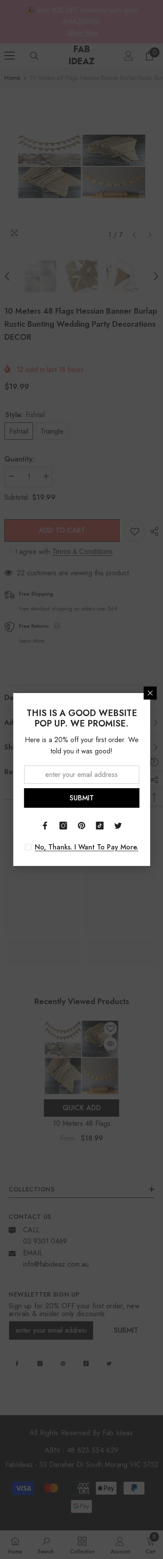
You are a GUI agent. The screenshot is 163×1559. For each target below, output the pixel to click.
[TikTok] (100, 825)
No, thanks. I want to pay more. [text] (86, 847)
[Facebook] (45, 825)
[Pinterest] (82, 825)
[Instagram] (63, 825)
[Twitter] (118, 825)
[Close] (149, 693)
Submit (82, 798)
